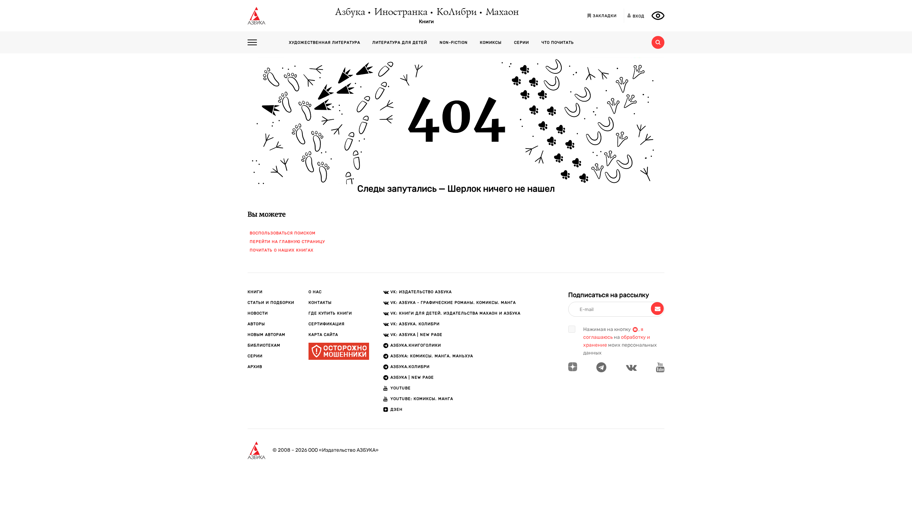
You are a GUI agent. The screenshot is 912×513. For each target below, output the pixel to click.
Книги (426, 21)
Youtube (400, 388)
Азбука (350, 12)
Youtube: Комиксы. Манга (421, 399)
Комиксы (491, 42)
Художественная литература (324, 42)
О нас (315, 292)
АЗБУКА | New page (412, 377)
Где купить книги (330, 313)
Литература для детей (399, 42)
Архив (255, 366)
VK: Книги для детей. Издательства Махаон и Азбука (455, 313)
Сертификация (326, 324)
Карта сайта (323, 334)
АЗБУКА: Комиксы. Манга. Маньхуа (431, 356)
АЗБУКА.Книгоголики (415, 345)
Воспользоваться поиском (283, 233)
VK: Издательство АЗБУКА (421, 292)
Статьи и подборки (271, 302)
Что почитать (558, 43)
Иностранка (400, 12)
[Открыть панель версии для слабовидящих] (658, 15)
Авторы (256, 324)
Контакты (320, 302)
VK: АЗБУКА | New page (416, 334)
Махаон (501, 12)
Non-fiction (454, 42)
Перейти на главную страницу (287, 241)
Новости (258, 313)
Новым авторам (266, 334)
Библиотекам (264, 345)
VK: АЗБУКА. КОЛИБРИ (415, 324)
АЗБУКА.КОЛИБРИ (410, 366)
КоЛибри (456, 12)
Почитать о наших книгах (282, 250)
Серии (521, 43)
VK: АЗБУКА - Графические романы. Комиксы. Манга (453, 302)
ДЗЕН (396, 409)
